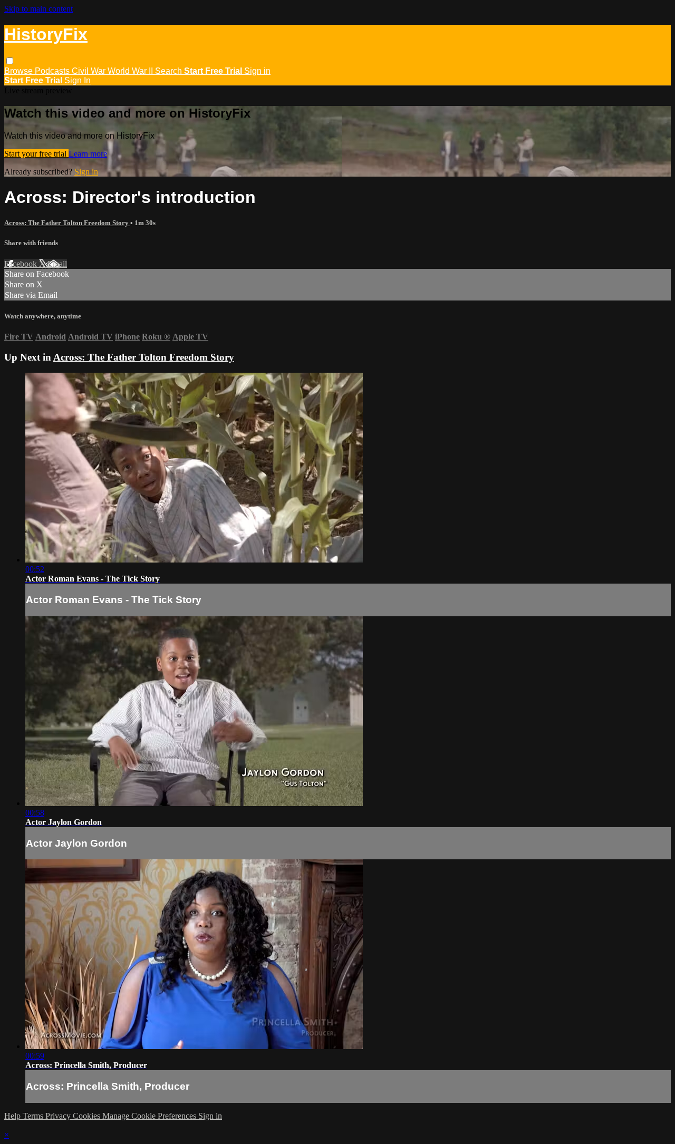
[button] (9, 60)
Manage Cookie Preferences (150, 1115)
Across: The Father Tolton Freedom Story (67, 223)
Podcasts (53, 70)
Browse (19, 70)
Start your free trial (36, 153)
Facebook (21, 263)
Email (57, 263)
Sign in (257, 70)
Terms (34, 1115)
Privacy (59, 1115)
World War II (131, 70)
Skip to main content (38, 8)
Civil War (90, 70)
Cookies (87, 1115)
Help (13, 1115)
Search (169, 70)
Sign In (77, 80)
